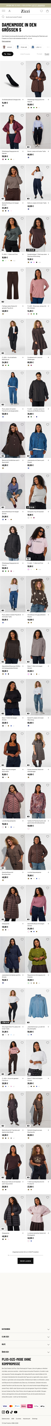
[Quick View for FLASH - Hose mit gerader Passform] (23, 1078)
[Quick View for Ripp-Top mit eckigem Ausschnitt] (23, 769)
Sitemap (34, 1419)
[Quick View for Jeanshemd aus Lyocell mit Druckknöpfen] (48, 1026)
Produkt (39, 54)
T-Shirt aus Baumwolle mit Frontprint (35, 1183)
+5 (39, 983)
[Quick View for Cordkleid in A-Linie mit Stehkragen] (48, 357)
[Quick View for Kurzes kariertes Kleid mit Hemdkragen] (48, 769)
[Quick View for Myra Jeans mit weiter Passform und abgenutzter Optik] (23, 409)
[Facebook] (7, 1411)
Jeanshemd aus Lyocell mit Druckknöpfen (36, 1028)
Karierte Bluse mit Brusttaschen (7, 873)
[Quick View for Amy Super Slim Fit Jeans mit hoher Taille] (23, 1026)
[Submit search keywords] (3, 17)
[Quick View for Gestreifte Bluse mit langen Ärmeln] (23, 203)
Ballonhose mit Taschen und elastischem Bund (11, 1131)
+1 (39, 108)
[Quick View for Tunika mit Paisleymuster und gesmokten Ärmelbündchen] (48, 820)
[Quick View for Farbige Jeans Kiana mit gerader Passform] (23, 306)
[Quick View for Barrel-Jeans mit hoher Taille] (48, 151)
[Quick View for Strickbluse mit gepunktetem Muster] (48, 614)
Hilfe (3, 1344)
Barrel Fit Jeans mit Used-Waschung (35, 719)
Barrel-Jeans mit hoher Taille (36, 151)
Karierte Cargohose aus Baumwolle (34, 1131)
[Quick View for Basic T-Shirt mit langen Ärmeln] (48, 666)
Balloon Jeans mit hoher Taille (36, 203)
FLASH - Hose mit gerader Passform (10, 1079)
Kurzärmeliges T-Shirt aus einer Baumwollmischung (37, 255)
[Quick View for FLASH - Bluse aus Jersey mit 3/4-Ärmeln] (48, 306)
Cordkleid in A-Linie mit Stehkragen (34, 358)
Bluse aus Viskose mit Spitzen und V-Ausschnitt (11, 1183)
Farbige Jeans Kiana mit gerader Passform (9, 307)
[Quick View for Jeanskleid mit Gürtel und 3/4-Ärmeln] (23, 975)
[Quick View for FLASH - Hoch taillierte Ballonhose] (23, 357)
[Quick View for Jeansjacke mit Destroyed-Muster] (48, 460)
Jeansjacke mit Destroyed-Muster (35, 461)
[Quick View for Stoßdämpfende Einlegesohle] (23, 99)
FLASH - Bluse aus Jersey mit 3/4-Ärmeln (36, 307)
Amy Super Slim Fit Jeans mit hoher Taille (11, 1028)
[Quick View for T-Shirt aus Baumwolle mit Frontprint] (48, 1181)
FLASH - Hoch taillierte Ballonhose (9, 358)
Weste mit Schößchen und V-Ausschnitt (11, 461)
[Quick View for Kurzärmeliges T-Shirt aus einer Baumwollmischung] (48, 254)
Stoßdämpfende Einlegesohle (11, 99)
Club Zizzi (5, 1337)
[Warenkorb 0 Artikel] (47, 11)
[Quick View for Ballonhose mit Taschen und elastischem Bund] (23, 1130)
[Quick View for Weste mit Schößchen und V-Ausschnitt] (23, 460)
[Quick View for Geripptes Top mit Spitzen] (48, 511)
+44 (14, 261)
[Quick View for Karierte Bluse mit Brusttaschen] (23, 872)
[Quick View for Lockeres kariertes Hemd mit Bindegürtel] (48, 1233)
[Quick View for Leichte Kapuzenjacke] (23, 820)
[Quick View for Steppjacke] (23, 923)
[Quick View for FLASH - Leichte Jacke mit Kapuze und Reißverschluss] (48, 409)
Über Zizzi (5, 1352)
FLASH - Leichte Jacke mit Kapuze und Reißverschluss (36, 410)
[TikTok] (11, 1411)
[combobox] (25, 16)
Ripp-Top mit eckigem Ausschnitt (9, 770)
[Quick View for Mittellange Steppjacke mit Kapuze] (48, 99)
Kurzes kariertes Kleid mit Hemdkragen (35, 770)
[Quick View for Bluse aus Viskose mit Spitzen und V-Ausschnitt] (23, 1181)
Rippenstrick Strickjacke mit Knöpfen (36, 976)
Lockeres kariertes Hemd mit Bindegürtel (36, 1234)
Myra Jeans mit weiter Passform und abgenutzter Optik (10, 410)
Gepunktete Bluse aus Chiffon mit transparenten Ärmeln (11, 667)
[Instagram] (3, 1411)
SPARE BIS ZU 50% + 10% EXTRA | (25, 5)
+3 (13, 1035)
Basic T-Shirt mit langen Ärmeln (34, 667)
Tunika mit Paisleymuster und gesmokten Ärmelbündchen (36, 822)
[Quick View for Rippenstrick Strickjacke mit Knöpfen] (48, 975)
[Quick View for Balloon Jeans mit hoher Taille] (48, 203)
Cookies (18, 1419)
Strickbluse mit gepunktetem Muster (36, 616)
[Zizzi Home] (25, 10)
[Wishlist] (22, 64)
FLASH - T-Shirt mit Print (10, 254)
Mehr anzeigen (6, 41)
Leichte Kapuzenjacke (9, 821)
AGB (12, 1419)
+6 (13, 827)
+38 (39, 262)
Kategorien (6, 1329)
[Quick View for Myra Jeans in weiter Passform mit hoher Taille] (23, 614)
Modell (47, 54)
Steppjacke (5, 924)
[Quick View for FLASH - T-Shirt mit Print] (23, 254)
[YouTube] (15, 1411)
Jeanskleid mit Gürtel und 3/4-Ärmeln (11, 976)
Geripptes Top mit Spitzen (35, 512)
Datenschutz (6, 1419)
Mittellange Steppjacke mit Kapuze (35, 100)
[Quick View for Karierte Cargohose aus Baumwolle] (48, 1130)
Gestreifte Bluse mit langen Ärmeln (10, 204)
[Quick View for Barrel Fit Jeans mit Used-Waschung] (48, 717)
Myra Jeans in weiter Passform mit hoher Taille (11, 616)
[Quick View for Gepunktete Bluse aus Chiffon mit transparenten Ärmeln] (23, 666)
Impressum (26, 1419)
